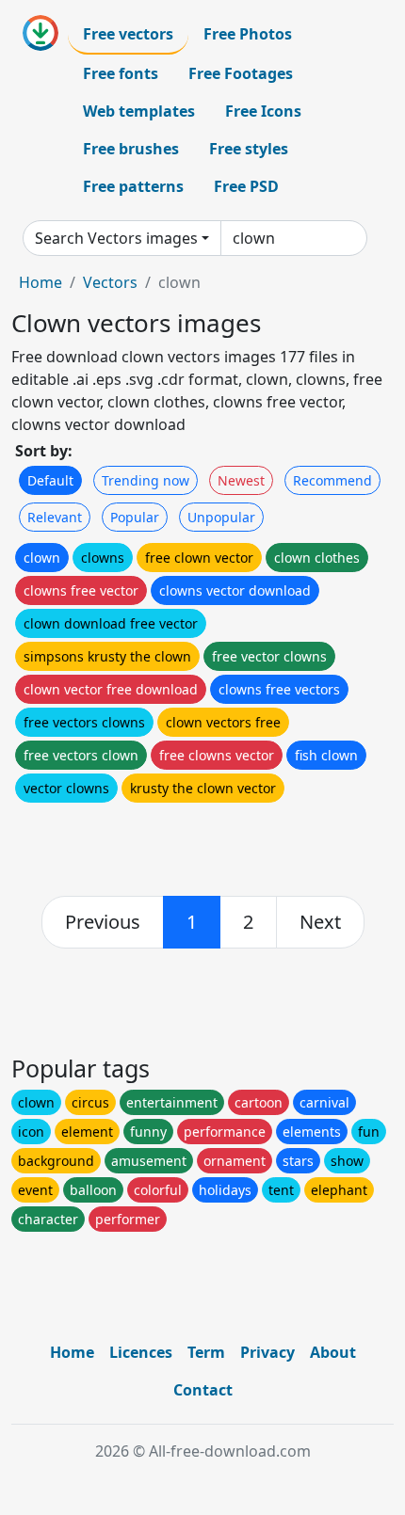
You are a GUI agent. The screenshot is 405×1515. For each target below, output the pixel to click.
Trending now (145, 480)
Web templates (139, 111)
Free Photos (247, 34)
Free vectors (128, 34)
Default (50, 480)
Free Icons (263, 111)
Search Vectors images (116, 238)
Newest (241, 480)
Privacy (267, 1352)
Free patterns (133, 186)
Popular (134, 517)
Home (40, 282)
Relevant (54, 517)
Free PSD (246, 186)
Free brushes (131, 148)
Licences (140, 1352)
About (333, 1352)
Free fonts (120, 73)
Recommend (332, 480)
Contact (203, 1389)
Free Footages (240, 73)
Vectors (110, 282)
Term (206, 1352)
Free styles (248, 148)
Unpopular (221, 517)
